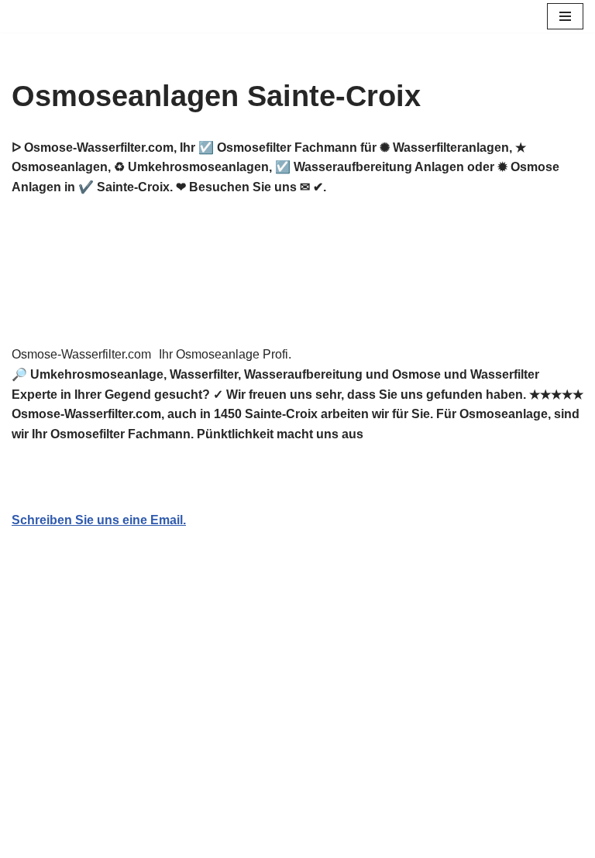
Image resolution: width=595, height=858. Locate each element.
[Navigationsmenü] (565, 16)
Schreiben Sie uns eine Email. (99, 520)
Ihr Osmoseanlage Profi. (225, 354)
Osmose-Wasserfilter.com (81, 354)
